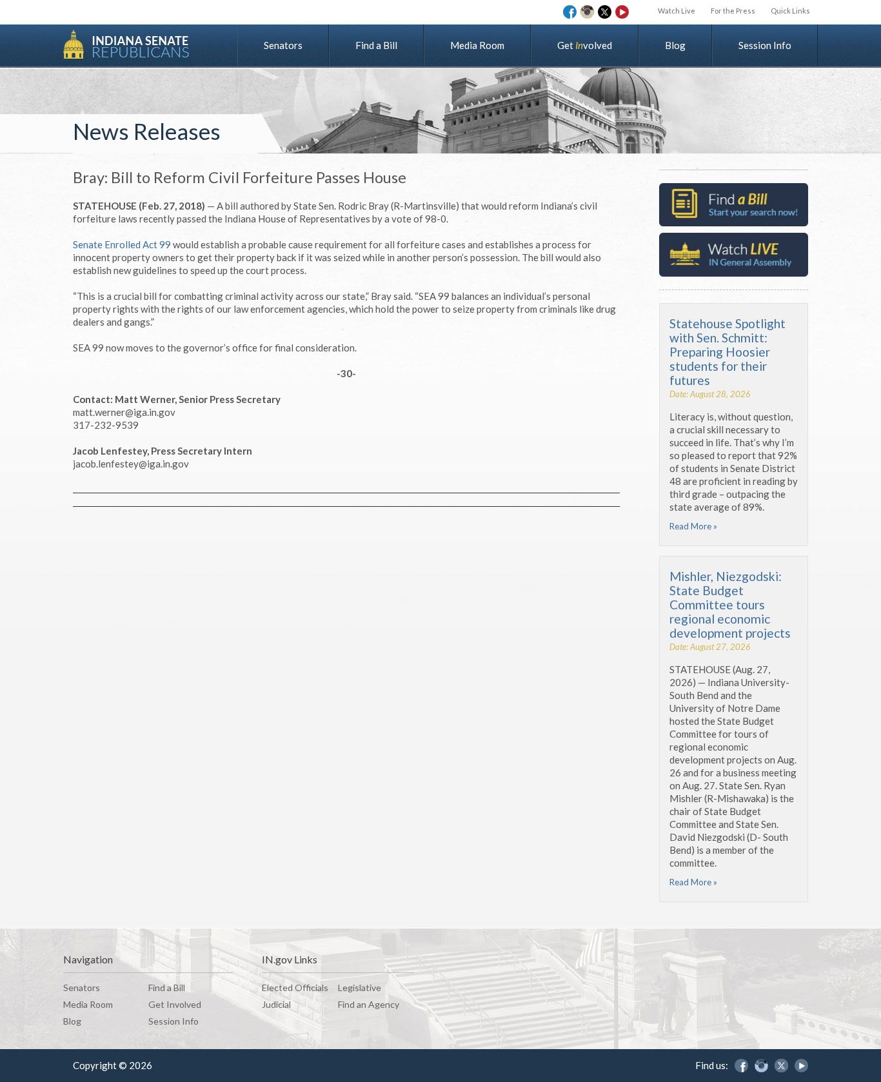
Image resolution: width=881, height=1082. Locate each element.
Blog (675, 45)
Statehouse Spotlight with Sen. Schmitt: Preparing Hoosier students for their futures (727, 352)
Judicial (276, 1004)
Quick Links (790, 10)
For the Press (733, 10)
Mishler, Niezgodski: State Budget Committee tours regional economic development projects (730, 604)
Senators (283, 45)
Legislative (359, 987)
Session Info (764, 45)
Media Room (477, 45)
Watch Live (676, 10)
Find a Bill (376, 45)
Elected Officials (295, 987)
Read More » (693, 526)
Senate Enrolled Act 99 (122, 244)
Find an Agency (368, 1004)
